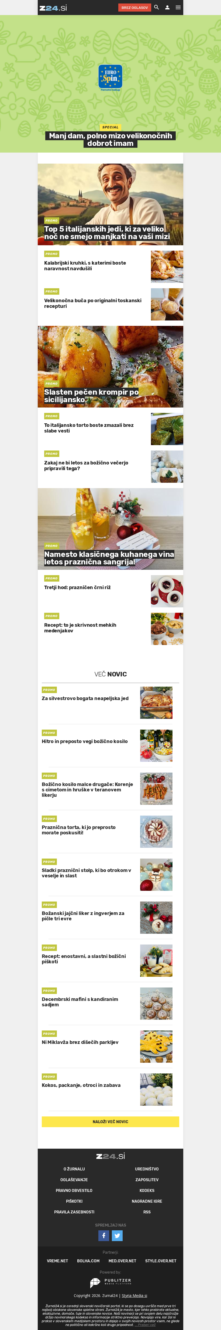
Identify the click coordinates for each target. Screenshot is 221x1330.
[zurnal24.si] (53, 7)
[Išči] (156, 7)
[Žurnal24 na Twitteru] (117, 1235)
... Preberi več (145, 1325)
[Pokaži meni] (175, 7)
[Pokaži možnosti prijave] (167, 7)
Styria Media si (134, 1295)
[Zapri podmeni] (32, 7)
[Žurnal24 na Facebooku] (103, 1235)
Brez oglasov (135, 8)
